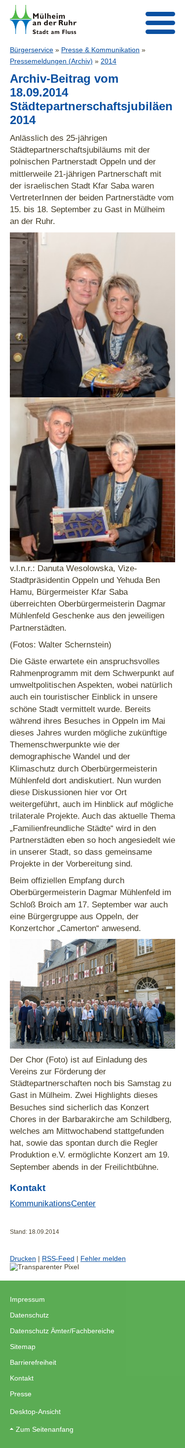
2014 (108, 61)
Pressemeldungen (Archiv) (51, 61)
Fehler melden (103, 1258)
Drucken (23, 1258)
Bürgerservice (31, 50)
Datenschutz (29, 1315)
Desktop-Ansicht (35, 1412)
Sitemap (23, 1347)
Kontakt (22, 1378)
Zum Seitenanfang (45, 1429)
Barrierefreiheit (33, 1362)
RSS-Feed (58, 1258)
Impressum (27, 1299)
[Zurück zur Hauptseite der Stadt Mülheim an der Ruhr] (43, 19)
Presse (21, 1394)
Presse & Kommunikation (100, 50)
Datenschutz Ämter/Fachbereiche (62, 1331)
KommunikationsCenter (53, 1203)
